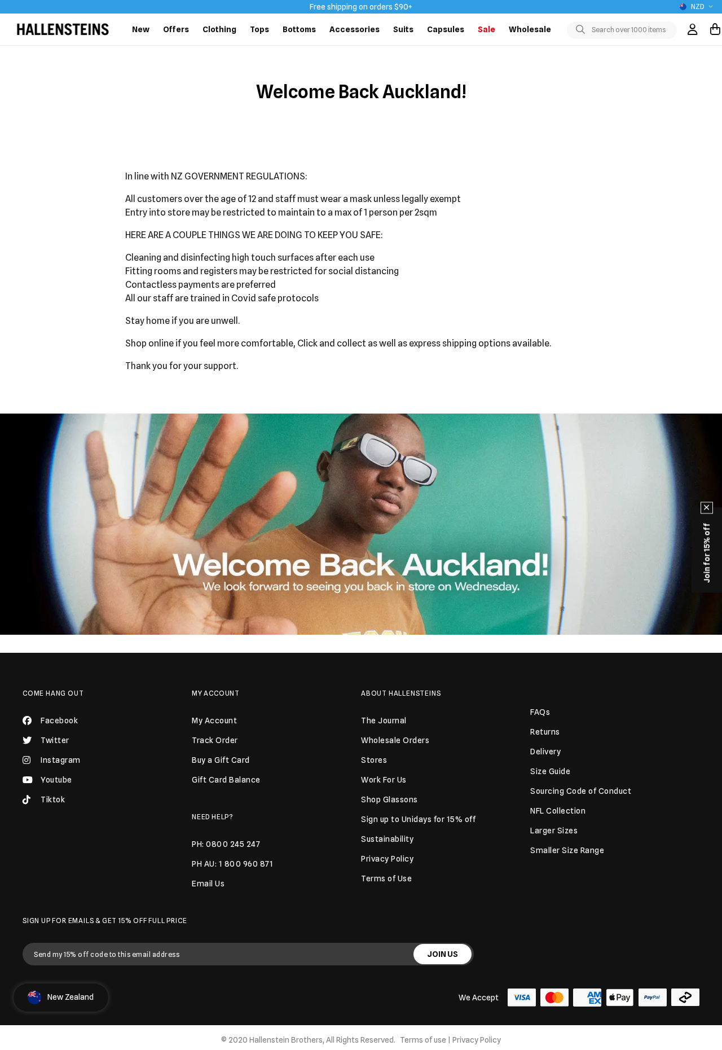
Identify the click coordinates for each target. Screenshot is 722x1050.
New (140, 29)
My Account (216, 693)
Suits (403, 29)
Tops (259, 29)
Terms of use (423, 1039)
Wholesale (530, 29)
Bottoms (299, 29)
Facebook (59, 720)
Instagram (61, 760)
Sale (486, 29)
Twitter (55, 740)
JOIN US (442, 954)
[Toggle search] (582, 30)
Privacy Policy (476, 1039)
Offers (176, 29)
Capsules (445, 29)
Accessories (354, 29)
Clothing (219, 29)
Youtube (56, 779)
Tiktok (53, 799)
